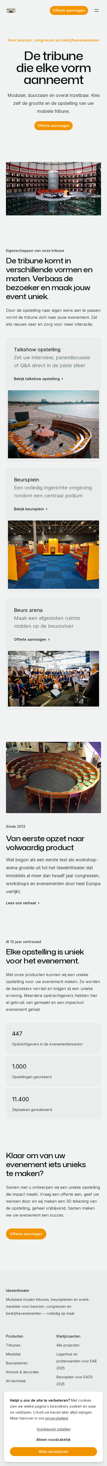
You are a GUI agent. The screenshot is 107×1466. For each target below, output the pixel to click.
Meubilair (13, 1354)
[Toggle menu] (96, 10)
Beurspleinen (17, 1363)
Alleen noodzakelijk (53, 1439)
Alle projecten (67, 1345)
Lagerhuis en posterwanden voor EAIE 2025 (76, 1361)
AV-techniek (16, 1381)
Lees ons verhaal (21, 903)
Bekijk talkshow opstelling (37, 379)
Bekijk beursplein (29, 509)
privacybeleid (56, 1418)
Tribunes (13, 1345)
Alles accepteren (53, 1451)
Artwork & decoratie (22, 1372)
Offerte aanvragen (69, 10)
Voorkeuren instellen (54, 1429)
